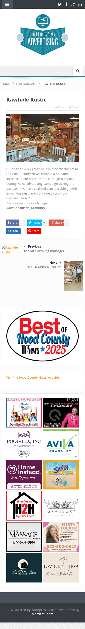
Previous (34, 246)
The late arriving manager (44, 251)
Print (62, 107)
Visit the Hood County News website (32, 377)
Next (53, 263)
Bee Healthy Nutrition (44, 267)
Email (75, 107)
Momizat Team (42, 614)
